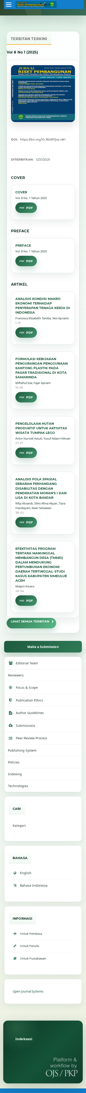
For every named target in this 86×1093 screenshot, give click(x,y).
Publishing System (22, 750)
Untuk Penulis (29, 946)
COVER (21, 192)
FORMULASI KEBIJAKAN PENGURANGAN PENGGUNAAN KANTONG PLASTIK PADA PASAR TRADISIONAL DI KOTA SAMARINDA (41, 368)
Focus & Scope (27, 687)
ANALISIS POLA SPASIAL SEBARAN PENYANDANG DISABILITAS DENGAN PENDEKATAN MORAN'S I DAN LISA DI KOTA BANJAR (41, 488)
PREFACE (23, 245)
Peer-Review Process (31, 738)
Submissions (25, 725)
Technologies (18, 786)
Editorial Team (27, 663)
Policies (13, 762)
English (25, 873)
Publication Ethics (29, 700)
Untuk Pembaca (31, 934)
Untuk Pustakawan (33, 958)
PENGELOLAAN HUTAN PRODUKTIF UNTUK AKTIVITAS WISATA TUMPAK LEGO (41, 428)
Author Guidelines (30, 713)
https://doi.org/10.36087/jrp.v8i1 (43, 139)
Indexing (15, 774)
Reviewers (16, 675)
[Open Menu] (8, 4)
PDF (29, 208)
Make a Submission (42, 647)
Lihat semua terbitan (30, 621)
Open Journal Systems (28, 991)
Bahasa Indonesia (33, 885)
